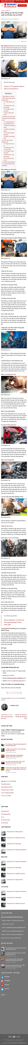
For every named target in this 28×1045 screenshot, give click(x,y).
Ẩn (11, 93)
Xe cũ (2, 817)
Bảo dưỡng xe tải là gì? (8, 96)
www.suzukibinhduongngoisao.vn (15, 931)
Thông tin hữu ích (5, 10)
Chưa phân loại (5, 784)
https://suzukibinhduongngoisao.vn (17, 680)
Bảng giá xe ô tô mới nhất (7, 781)
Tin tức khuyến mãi (6, 792)
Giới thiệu (12, 1039)
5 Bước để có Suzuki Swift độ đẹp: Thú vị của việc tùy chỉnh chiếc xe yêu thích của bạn (16, 769)
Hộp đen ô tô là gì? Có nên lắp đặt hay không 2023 (21, 716)
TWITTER (6, 988)
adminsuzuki (16, 19)
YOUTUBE (6, 984)
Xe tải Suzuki (4, 823)
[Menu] (2, 5)
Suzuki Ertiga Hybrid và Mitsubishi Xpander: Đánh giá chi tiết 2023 (14, 756)
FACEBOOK (6, 976)
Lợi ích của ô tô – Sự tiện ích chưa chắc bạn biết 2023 (7, 716)
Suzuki (14, 687)
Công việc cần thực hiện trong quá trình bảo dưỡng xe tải (8, 118)
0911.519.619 (10, 924)
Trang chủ (6, 1039)
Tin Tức (16, 1040)
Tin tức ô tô (4, 795)
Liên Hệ (20, 1040)
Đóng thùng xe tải (5, 787)
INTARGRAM (7, 980)
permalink (3, 699)
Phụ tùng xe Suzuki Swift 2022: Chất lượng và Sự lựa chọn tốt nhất (15, 762)
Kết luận (4, 165)
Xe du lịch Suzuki (5, 820)
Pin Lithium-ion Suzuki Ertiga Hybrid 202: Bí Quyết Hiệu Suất (16, 744)
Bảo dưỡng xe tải (6, 46)
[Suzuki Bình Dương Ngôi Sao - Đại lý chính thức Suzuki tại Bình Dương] (10, 5)
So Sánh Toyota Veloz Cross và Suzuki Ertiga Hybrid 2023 (16, 749)
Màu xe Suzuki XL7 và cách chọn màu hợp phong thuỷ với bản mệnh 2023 (14, 622)
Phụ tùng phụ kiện (5, 814)
